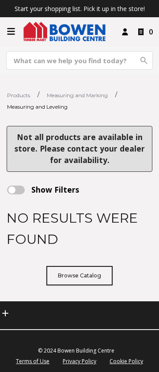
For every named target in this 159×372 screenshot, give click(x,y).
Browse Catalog (79, 275)
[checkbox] (16, 190)
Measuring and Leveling (37, 106)
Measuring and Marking (77, 95)
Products (18, 95)
